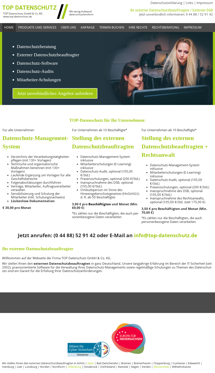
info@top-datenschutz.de (165, 235)
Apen (90, 363)
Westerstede (161, 367)
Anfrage (88, 27)
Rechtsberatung (165, 27)
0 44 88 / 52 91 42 (199, 14)
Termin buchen (111, 27)
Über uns (68, 27)
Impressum (205, 3)
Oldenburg (74, 367)
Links (189, 3)
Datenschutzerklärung (166, 3)
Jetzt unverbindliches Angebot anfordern (55, 93)
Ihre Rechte (138, 27)
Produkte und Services (37, 27)
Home (9, 27)
